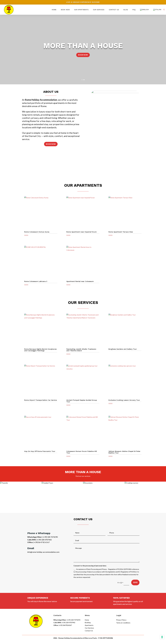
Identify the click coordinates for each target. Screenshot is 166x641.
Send (135, 582)
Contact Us (114, 10)
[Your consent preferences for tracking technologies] (162, 637)
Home (54, 10)
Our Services (98, 10)
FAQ (134, 10)
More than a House (83, 45)
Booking (88, 622)
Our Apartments (81, 10)
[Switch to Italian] (157, 9)
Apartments (89, 625)
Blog (125, 10)
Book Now (65, 10)
